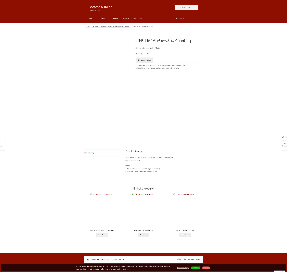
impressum (95, 259)
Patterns (126, 18)
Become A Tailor (100, 7)
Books (91, 18)
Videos (102, 18)
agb (87, 259)
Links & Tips (138, 18)
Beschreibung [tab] (89, 153)
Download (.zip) (144, 60)
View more (131, 269)
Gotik (158, 68)
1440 (147, 68)
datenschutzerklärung (109, 259)
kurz (177, 68)
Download (101, 235)
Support (115, 18)
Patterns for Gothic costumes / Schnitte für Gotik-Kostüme (110, 27)
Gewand (152, 68)
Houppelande (170, 68)
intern (121, 259)
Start (87, 27)
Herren (162, 68)
